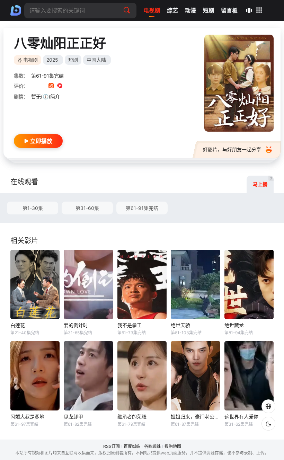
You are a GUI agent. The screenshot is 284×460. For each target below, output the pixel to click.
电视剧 (30, 60)
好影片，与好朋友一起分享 (232, 149)
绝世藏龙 (234, 325)
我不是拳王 (129, 325)
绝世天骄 (180, 325)
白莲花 (17, 325)
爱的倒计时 (76, 325)
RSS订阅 (111, 446)
